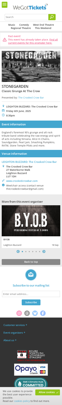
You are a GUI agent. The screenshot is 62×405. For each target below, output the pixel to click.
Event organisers (13, 332)
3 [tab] (29, 251)
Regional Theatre (21, 28)
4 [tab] (33, 251)
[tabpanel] (31, 226)
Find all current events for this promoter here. (33, 41)
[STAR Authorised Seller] (31, 360)
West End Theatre (43, 24)
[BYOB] (31, 220)
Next (44, 251)
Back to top (31, 261)
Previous (18, 251)
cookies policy (22, 401)
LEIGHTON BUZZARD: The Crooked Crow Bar (29, 162)
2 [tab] (26, 251)
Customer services (14, 325)
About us (8, 340)
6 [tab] (39, 251)
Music (11, 24)
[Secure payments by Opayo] (31, 374)
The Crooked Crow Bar (31, 97)
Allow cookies (47, 392)
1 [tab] (22, 251)
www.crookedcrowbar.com (22, 180)
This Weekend (43, 28)
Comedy (24, 24)
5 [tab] (36, 251)
